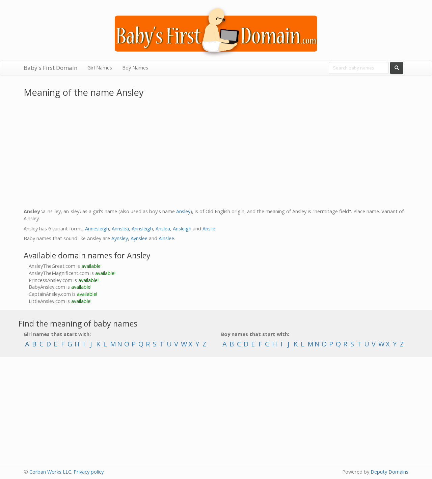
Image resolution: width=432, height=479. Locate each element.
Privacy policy (89, 472)
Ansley (183, 211)
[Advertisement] (216, 154)
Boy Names (135, 67)
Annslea (120, 228)
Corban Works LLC (50, 472)
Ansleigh (182, 228)
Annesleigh (97, 228)
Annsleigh (142, 228)
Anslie (208, 228)
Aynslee (139, 238)
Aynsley (119, 238)
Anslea (163, 228)
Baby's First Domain (50, 68)
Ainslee (166, 238)
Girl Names (99, 67)
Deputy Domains (389, 472)
